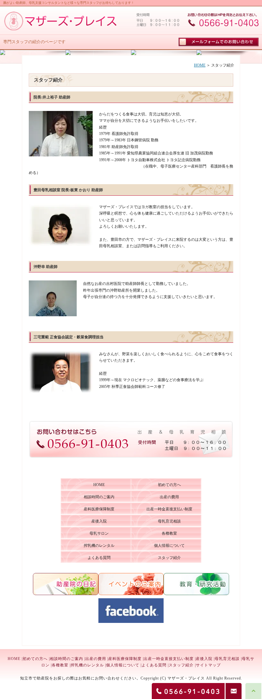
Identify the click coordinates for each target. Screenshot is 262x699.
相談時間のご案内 (66, 658)
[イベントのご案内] (131, 594)
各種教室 (60, 665)
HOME (199, 65)
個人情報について (122, 665)
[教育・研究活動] (196, 594)
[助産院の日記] (65, 594)
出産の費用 (95, 658)
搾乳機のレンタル (87, 665)
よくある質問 (154, 665)
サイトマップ (208, 665)
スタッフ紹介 (181, 665)
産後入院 (204, 658)
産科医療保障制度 (125, 658)
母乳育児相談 (227, 658)
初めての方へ (35, 658)
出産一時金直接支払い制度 (169, 658)
